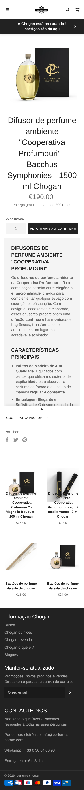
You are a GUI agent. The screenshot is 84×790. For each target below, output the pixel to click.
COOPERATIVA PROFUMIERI (27, 418)
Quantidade (15, 218)
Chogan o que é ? (19, 647)
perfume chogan (28, 775)
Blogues (11, 655)
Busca (9, 625)
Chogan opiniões (18, 632)
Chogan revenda (18, 640)
